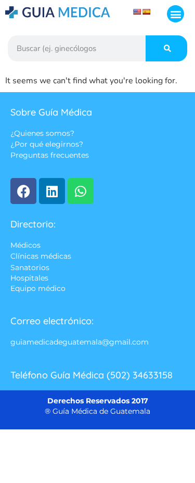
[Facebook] (23, 191)
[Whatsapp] (81, 191)
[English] (137, 12)
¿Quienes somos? (42, 133)
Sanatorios (29, 267)
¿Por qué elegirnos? (46, 144)
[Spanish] (146, 12)
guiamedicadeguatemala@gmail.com (79, 342)
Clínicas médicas (40, 256)
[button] (175, 13)
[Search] (166, 48)
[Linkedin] (52, 191)
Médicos (25, 245)
